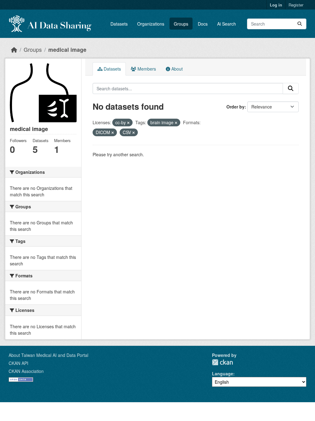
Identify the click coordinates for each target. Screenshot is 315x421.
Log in (276, 5)
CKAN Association (26, 371)
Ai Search (226, 24)
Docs (203, 24)
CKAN (222, 362)
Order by (235, 107)
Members (146, 69)
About (176, 69)
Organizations (150, 24)
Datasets (119, 24)
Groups (181, 24)
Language (222, 373)
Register (296, 5)
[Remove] (128, 122)
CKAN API (18, 363)
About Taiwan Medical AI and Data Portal (48, 355)
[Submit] (299, 23)
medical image (67, 49)
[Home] (14, 49)
